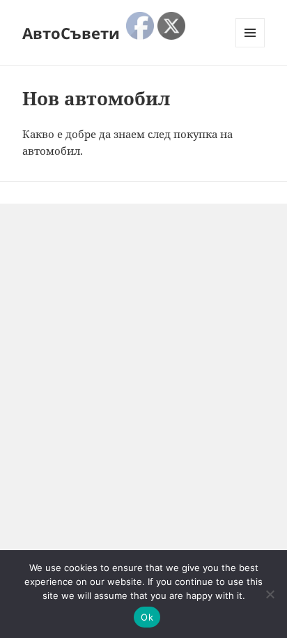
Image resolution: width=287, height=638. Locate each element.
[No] (270, 594)
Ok (147, 617)
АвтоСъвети (71, 32)
